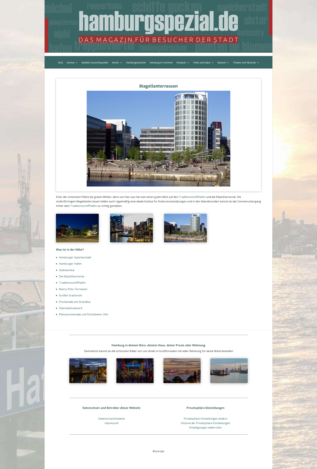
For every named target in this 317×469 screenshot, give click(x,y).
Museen (221, 62)
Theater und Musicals (244, 62)
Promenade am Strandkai (74, 302)
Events (115, 62)
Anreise (71, 62)
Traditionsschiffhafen (192, 197)
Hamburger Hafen (70, 263)
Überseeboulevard (70, 308)
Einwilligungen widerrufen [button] (205, 427)
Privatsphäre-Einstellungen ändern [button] (205, 418)
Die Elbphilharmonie (71, 276)
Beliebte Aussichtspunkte (95, 62)
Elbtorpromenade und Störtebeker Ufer (83, 314)
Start (60, 62)
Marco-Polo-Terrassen (73, 289)
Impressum (112, 423)
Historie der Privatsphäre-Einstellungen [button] (205, 423)
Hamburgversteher (136, 62)
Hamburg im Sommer (161, 62)
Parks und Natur (202, 62)
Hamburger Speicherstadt (75, 257)
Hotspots (181, 62)
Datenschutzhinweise (111, 418)
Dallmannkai (66, 270)
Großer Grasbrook (70, 295)
